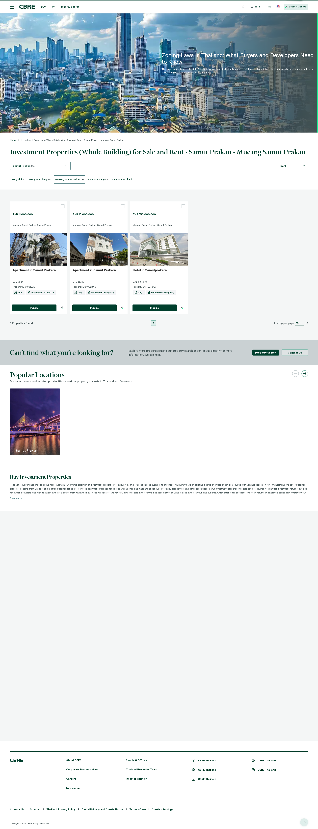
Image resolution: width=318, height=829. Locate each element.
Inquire (34, 307)
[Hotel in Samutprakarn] (159, 202)
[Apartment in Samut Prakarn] (38, 202)
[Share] (62, 307)
